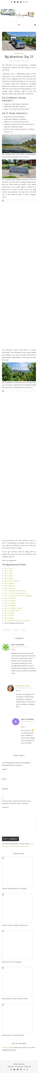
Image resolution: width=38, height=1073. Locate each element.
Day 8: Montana (9, 586)
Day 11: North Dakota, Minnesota (15, 593)
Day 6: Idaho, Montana (12, 581)
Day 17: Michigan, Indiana (12, 608)
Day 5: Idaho (8, 578)
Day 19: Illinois (9, 613)
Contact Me (27, 1066)
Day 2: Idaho (8, 571)
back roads (6, 630)
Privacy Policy (19, 1066)
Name (4, 769)
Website (5, 789)
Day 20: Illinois (9, 616)
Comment (5, 807)
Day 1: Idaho (8, 568)
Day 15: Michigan (10, 603)
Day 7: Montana (9, 583)
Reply (13, 650)
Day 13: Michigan (10, 598)
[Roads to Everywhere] (19, 13)
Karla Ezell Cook (23, 686)
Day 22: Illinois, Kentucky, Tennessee (17, 620)
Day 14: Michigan (10, 601)
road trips (16, 630)
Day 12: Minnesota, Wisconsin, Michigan (18, 596)
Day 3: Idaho (8, 573)
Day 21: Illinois (9, 618)
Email (4, 779)
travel (23, 630)
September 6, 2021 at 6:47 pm (24, 688)
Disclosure (5, 1047)
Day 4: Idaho (8, 576)
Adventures (19, 53)
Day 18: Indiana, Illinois (12, 611)
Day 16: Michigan (10, 606)
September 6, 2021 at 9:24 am (19, 647)
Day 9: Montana (9, 588)
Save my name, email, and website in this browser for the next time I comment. (16, 802)
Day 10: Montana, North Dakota (15, 591)
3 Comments (25, 61)
